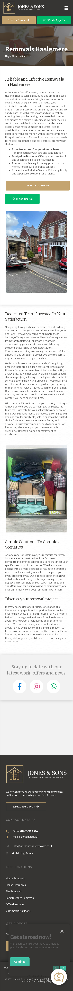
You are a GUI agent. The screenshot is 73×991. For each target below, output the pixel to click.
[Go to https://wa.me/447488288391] (53, 686)
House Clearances (16, 885)
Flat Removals (14, 891)
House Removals (15, 878)
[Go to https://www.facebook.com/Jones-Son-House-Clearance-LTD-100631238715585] (19, 686)
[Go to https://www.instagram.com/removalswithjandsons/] (36, 686)
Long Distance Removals (20, 897)
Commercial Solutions (18, 910)
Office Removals (15, 904)
